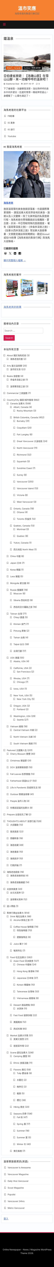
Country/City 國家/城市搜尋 (20, 400)
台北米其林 (15, 892)
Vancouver (22, 481)
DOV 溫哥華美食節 (19, 767)
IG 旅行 (11, 129)
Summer (21, 1130)
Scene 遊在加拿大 (18, 1052)
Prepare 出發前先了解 (17, 814)
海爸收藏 (14, 845)
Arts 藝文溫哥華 (14, 365)
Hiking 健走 (19, 1107)
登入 (6, 1218)
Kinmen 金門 (20, 624)
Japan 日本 (15, 563)
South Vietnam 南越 (23, 743)
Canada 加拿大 (17, 403)
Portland (21, 709)
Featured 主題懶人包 (17, 750)
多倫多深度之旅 (17, 379)
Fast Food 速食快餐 (23, 1015)
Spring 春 (21, 1124)
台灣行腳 (18, 651)
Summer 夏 (22, 1137)
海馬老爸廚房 (13, 872)
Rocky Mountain (25, 410)
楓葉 (19, 1093)
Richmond (22, 454)
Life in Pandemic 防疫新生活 (24, 787)
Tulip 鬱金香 (22, 1073)
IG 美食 (11, 122)
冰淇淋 (20, 1008)
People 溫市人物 (18, 801)
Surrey (20, 475)
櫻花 (19, 1100)
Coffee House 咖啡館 (24, 926)
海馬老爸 (8, 203)
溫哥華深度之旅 (17, 386)
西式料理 (18, 1028)
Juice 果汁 (19, 944)
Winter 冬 (21, 1144)
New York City (24, 699)
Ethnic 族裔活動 (21, 1063)
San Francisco (24, 671)
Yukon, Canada (21, 542)
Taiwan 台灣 (16, 613)
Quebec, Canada (22, 525)
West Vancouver (25, 502)
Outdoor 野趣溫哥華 (32, 68)
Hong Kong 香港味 (25, 971)
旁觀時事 (14, 838)
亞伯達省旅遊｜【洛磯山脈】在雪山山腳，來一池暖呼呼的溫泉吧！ (26, 77)
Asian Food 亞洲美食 (23, 961)
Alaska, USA (20, 661)
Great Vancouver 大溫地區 (29, 441)
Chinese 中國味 (24, 964)
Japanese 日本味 (25, 978)
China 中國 (15, 556)
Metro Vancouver (16, 1208)
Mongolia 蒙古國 (18, 583)
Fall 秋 (20, 1117)
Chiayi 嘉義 (19, 617)
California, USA (21, 668)
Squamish (21, 461)
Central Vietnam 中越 (24, 730)
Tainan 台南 (19, 637)
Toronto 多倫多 (24, 519)
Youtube (12, 136)
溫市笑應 (27, 8)
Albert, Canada (14, 68)
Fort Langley (23, 434)
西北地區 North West (24, 549)
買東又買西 (19, 1039)
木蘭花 (20, 1080)
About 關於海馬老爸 (16, 355)
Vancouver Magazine (18, 1174)
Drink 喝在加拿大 (18, 916)
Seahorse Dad (12, 84)
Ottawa (20, 512)
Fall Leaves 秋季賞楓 (20, 774)
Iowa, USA (19, 688)
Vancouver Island (25, 488)
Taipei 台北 (19, 644)
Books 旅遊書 (13, 376)
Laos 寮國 (15, 576)
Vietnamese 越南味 (26, 998)
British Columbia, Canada (26, 417)
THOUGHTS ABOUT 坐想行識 (21, 821)
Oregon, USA (20, 705)
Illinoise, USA (20, 678)
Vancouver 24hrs (16, 1201)
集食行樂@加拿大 (15, 913)
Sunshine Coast (24, 468)
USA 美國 (14, 657)
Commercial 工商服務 (17, 393)
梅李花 (20, 1086)
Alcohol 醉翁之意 (22, 920)
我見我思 (14, 831)
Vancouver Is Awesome (19, 1167)
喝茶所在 (18, 950)
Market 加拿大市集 (19, 1035)
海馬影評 (14, 858)
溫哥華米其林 (16, 899)
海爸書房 (14, 851)
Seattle (20, 719)
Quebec (21, 536)
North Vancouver (25, 448)
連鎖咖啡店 (22, 937)
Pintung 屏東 (20, 630)
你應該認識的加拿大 (19, 807)
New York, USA (21, 695)
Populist (11, 1194)
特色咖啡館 (22, 930)
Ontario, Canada (22, 508)
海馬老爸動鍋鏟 (17, 882)
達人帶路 (11, 906)
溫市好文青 (15, 369)
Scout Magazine (16, 1187)
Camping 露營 (20, 1056)
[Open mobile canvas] (4, 24)
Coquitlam (22, 427)
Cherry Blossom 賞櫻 (20, 754)
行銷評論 (14, 865)
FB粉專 (11, 116)
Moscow (18, 593)
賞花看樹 (18, 1151)
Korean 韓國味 (23, 984)
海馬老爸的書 (16, 359)
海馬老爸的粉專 (12, 307)
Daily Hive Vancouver (18, 1181)
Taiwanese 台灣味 (25, 991)
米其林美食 (12, 889)
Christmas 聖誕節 (18, 760)
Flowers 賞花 (20, 1069)
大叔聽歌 (14, 825)
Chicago (21, 682)
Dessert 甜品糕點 (22, 1005)
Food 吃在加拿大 (18, 957)
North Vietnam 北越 (23, 736)
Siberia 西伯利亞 (21, 600)
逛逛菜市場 (19, 1046)
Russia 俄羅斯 (16, 590)
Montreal (21, 529)
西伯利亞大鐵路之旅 (23, 607)
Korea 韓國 (15, 569)
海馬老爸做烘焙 (17, 875)
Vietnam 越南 (16, 726)
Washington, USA (22, 716)
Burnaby (21, 421)
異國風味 (18, 1022)
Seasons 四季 (20, 1113)
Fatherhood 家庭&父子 (21, 780)
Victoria (20, 495)
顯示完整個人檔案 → (15, 260)
